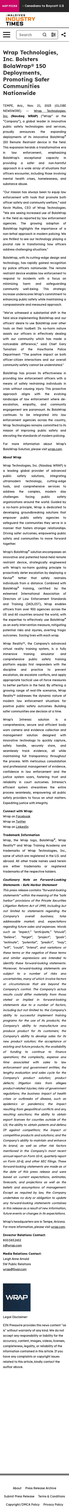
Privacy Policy (53, 1504)
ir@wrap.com (12, 1245)
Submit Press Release (19, 1496)
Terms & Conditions (51, 1496)
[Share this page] (63, 34)
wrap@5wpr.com (14, 1269)
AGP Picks (9, 6)
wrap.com (55, 449)
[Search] (44, 34)
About (17, 1488)
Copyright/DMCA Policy (23, 1504)
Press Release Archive (40, 1488)
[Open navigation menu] (6, 34)
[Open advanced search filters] (53, 34)
